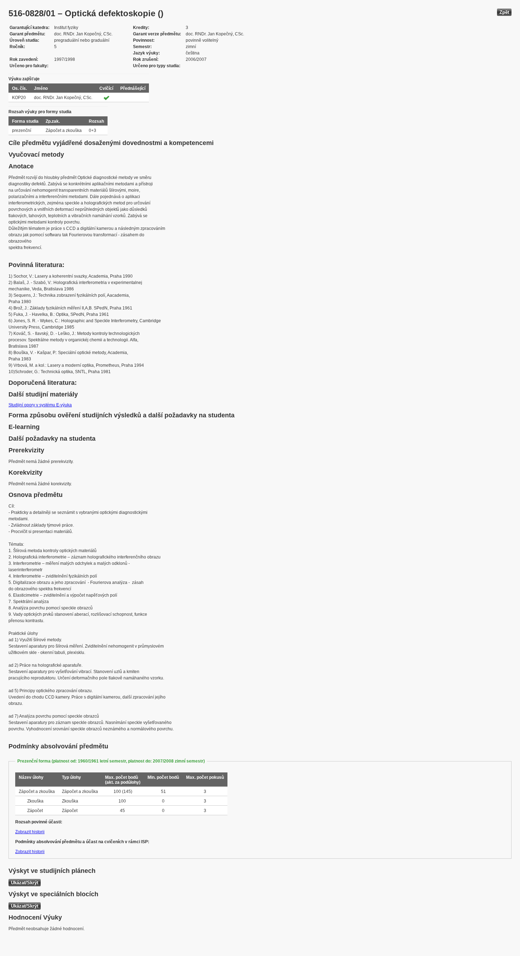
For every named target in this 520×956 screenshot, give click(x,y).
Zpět (504, 12)
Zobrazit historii (30, 831)
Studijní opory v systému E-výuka (40, 404)
